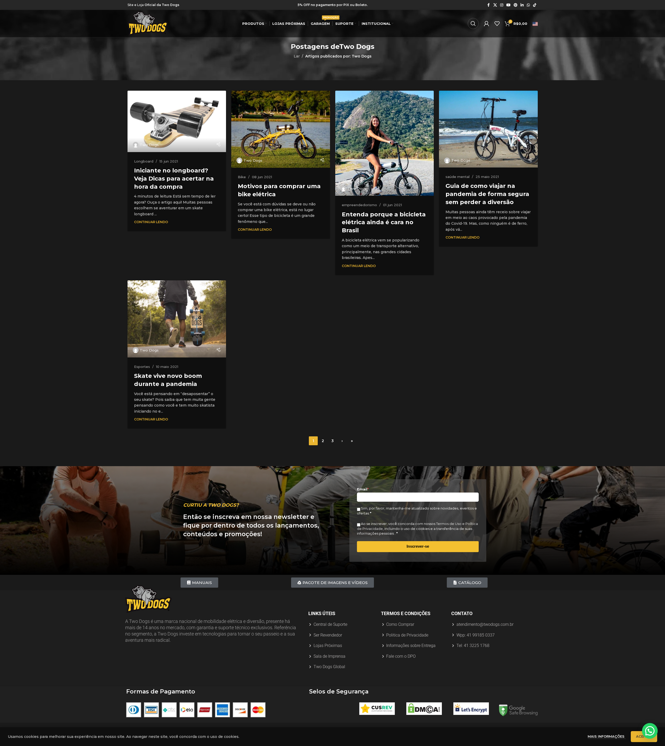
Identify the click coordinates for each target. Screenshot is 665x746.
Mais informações (607, 736)
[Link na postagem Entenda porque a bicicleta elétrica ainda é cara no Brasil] (384, 143)
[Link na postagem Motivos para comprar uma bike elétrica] (280, 129)
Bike (242, 177)
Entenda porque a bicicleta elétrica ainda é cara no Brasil (384, 222)
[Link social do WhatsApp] (528, 5)
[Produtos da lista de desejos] (497, 23)
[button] (650, 731)
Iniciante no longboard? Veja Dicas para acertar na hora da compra (174, 178)
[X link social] (495, 5)
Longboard (143, 161)
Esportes (142, 367)
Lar (297, 56)
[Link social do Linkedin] (522, 5)
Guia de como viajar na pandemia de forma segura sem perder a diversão (487, 194)
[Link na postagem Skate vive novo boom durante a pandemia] (177, 318)
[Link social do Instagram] (502, 5)
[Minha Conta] (486, 23)
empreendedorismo (359, 205)
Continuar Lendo (151, 222)
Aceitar (644, 736)
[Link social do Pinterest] (515, 5)
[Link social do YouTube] (508, 5)
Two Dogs (356, 46)
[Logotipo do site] (148, 23)
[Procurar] (473, 23)
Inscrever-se (418, 546)
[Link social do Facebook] (488, 5)
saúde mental (458, 177)
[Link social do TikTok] (534, 5)
